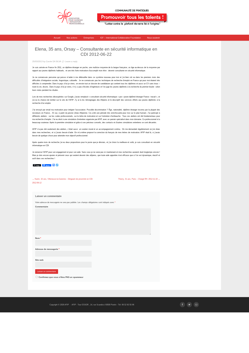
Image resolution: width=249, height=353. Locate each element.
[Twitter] (189, 304)
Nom (38, 238)
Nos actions (72, 38)
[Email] (196, 304)
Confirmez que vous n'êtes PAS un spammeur (60, 277)
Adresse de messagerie (47, 249)
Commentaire (41, 206)
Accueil (57, 38)
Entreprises (89, 38)
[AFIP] (118, 31)
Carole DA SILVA (53, 61)
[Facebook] (182, 304)
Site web (39, 260)
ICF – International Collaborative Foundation (120, 38)
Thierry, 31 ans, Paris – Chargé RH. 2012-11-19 (139, 179)
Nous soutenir (153, 38)
